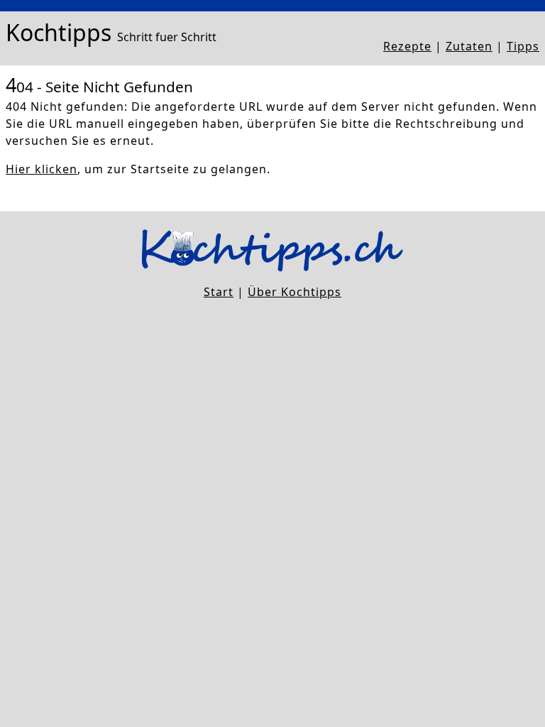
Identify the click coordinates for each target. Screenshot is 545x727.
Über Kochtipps (294, 292)
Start (218, 292)
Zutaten (469, 46)
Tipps (523, 46)
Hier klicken (41, 169)
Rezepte (407, 46)
